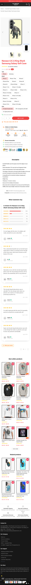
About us (3, 537)
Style (3, 106)
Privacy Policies (4, 541)
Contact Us (3, 557)
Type (3, 71)
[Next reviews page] (28, 349)
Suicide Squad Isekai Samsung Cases (10, 11)
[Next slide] (28, 32)
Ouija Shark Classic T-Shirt (22, 419)
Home (2, 8)
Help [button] (28, 583)
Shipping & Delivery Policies (7, 551)
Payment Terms (4, 553)
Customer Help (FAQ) (5, 559)
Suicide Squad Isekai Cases (12, 8)
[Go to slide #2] (19, 55)
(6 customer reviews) (12, 66)
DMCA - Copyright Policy (6, 543)
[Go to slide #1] (11, 55)
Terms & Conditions (5, 539)
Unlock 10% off (3, 578)
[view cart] (29, 4)
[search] (27, 4)
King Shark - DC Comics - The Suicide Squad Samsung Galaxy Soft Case (22, 473)
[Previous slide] (2, 32)
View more (15, 448)
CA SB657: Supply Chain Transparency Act (10, 545)
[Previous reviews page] (21, 349)
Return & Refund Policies (6, 555)
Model (3, 76)
